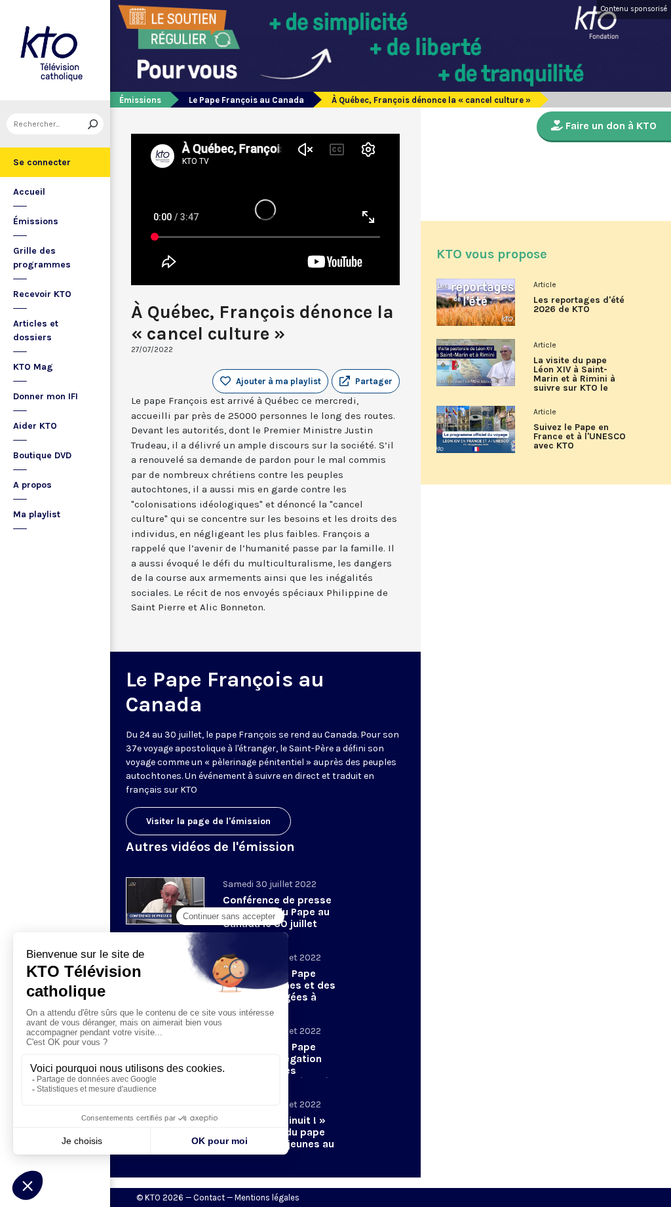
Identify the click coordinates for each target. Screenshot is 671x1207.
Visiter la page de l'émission (208, 821)
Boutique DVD (42, 455)
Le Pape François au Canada (246, 100)
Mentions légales (267, 1197)
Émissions (35, 221)
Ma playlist (36, 514)
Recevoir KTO (42, 294)
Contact (209, 1197)
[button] (366, 381)
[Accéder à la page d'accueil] (55, 50)
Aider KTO (35, 425)
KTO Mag (33, 366)
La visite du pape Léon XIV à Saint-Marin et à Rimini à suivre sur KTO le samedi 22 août (574, 379)
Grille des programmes (42, 257)
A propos (32, 484)
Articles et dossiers (35, 330)
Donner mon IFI (45, 396)
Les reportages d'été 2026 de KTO (578, 305)
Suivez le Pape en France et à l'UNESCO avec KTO (579, 436)
